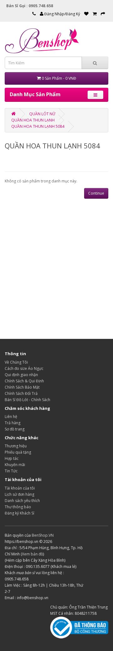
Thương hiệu (16, 446)
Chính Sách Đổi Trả (21, 393)
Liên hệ (11, 416)
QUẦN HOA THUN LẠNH (33, 120)
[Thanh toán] (103, 14)
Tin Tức (11, 471)
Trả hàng (12, 422)
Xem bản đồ (32, 554)
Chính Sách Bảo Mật (22, 387)
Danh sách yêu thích (22, 500)
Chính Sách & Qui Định (24, 381)
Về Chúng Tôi (16, 362)
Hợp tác (12, 458)
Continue (96, 193)
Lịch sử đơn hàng (19, 494)
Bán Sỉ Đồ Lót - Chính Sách (27, 399)
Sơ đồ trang (14, 429)
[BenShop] (13, 114)
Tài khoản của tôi (20, 488)
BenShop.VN (43, 535)
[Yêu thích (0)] (86, 14)
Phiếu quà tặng (18, 452)
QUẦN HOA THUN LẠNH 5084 (37, 126)
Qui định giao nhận (21, 374)
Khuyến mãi (15, 464)
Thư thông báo (18, 506)
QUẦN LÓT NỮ (42, 114)
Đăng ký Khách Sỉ (19, 513)
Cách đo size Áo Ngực (24, 368)
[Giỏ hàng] (95, 14)
